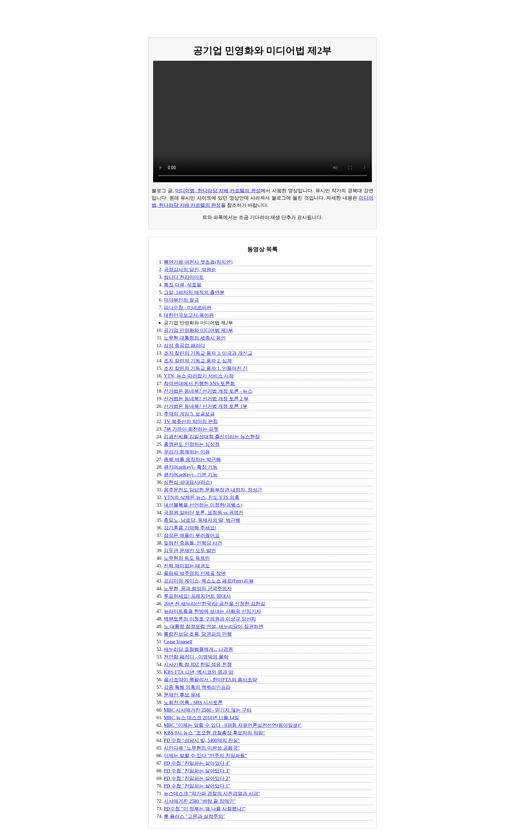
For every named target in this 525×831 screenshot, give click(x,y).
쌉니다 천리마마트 (184, 277)
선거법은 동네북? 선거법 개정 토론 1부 (205, 406)
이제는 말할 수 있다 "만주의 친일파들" (205, 755)
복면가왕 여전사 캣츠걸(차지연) (198, 262)
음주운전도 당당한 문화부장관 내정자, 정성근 (213, 489)
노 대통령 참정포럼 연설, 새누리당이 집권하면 (213, 626)
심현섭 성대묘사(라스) (188, 482)
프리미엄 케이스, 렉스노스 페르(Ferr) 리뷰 (209, 580)
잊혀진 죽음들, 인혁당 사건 (193, 542)
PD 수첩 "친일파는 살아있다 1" (197, 785)
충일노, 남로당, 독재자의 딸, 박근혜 (202, 520)
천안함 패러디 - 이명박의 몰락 (196, 656)
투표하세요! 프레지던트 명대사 (197, 596)
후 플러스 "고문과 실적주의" (194, 816)
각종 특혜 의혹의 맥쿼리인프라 (197, 687)
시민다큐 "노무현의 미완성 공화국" (202, 748)
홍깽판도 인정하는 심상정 (192, 444)
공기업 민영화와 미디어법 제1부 (198, 330)
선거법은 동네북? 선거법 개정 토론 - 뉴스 (208, 391)
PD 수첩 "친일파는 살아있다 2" (197, 778)
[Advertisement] (262, 16)
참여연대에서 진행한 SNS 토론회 (199, 383)
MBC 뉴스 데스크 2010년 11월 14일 (201, 717)
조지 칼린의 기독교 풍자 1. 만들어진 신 (206, 368)
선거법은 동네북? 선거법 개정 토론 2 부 (206, 398)
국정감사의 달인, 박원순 (190, 269)
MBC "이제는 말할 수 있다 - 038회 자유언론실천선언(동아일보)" (232, 725)
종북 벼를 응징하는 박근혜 (192, 459)
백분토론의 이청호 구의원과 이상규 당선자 (210, 618)
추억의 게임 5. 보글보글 (189, 413)
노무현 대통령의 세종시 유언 (195, 337)
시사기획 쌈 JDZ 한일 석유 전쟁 (198, 664)
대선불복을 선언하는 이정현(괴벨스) (203, 505)
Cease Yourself (178, 641)
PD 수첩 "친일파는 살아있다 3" (197, 770)
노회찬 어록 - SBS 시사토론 (193, 702)
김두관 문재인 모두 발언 (190, 550)
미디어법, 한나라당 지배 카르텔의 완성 (218, 190)
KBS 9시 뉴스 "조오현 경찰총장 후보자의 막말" (214, 732)
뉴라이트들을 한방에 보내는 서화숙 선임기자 (212, 611)
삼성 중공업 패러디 (184, 345)
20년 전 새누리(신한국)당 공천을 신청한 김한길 (214, 603)
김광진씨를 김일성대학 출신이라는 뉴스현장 (212, 436)
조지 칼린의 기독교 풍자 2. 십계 (198, 360)
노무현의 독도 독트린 (187, 558)
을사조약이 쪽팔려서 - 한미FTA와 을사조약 (210, 679)
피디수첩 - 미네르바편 (187, 307)
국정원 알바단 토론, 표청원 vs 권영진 (203, 512)
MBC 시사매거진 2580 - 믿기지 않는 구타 (208, 710)
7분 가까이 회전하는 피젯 (191, 429)
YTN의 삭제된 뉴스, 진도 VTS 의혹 (201, 497)
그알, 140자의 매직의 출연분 (194, 292)
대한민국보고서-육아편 (189, 315)
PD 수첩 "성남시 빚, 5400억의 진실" (202, 740)
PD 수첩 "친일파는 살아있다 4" (197, 763)
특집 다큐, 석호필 (182, 284)
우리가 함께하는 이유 (187, 451)
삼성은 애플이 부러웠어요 (192, 535)
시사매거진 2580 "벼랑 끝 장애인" (200, 801)
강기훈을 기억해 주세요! (190, 527)
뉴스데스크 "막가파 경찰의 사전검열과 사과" (212, 793)
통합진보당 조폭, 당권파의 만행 (198, 634)
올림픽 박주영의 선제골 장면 (195, 573)
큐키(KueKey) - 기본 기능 (191, 474)
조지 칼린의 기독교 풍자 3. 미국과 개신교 (208, 353)
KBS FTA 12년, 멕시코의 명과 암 (198, 672)
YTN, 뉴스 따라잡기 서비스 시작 (199, 375)
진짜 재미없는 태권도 (187, 565)
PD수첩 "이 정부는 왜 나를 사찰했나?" (205, 808)
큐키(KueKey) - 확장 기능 (191, 467)
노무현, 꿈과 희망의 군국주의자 (198, 588)
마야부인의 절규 (181, 300)
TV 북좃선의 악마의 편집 (191, 421)
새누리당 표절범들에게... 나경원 (198, 649)
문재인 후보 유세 (182, 694)
